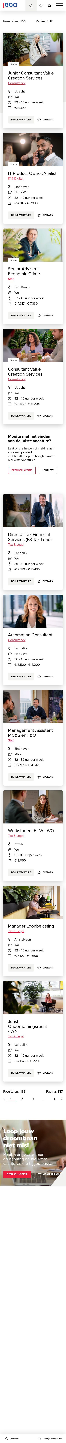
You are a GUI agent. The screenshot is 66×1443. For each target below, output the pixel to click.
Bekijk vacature (21, 215)
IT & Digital (15, 178)
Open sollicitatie (22, 470)
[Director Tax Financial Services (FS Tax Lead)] (33, 510)
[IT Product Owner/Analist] (33, 149)
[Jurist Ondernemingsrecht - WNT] (33, 997)
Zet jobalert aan (48, 1174)
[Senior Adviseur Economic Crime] (33, 245)
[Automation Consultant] (33, 611)
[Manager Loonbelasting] (33, 902)
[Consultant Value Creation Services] (33, 345)
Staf (11, 278)
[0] (41, 5)
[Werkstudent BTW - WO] (33, 806)
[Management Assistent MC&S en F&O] (33, 706)
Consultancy (16, 379)
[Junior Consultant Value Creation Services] (33, 49)
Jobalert (48, 470)
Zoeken (15, 1438)
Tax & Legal (16, 544)
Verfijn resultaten (53, 1438)
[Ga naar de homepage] (10, 5)
